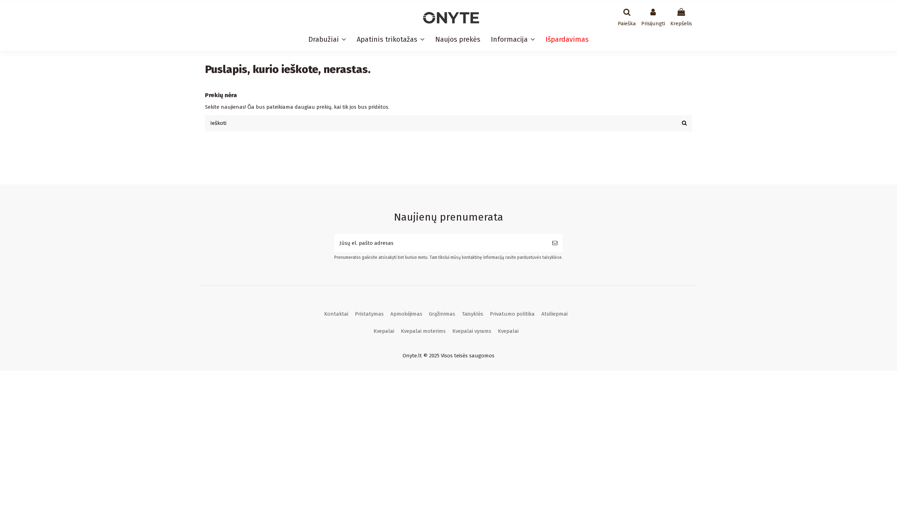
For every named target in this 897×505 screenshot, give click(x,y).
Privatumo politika (512, 314)
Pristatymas (369, 314)
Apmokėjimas (406, 314)
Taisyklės (472, 314)
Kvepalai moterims (423, 331)
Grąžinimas (442, 314)
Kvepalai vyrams (471, 331)
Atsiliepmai (554, 314)
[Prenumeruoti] (555, 243)
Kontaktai (336, 314)
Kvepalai (384, 331)
